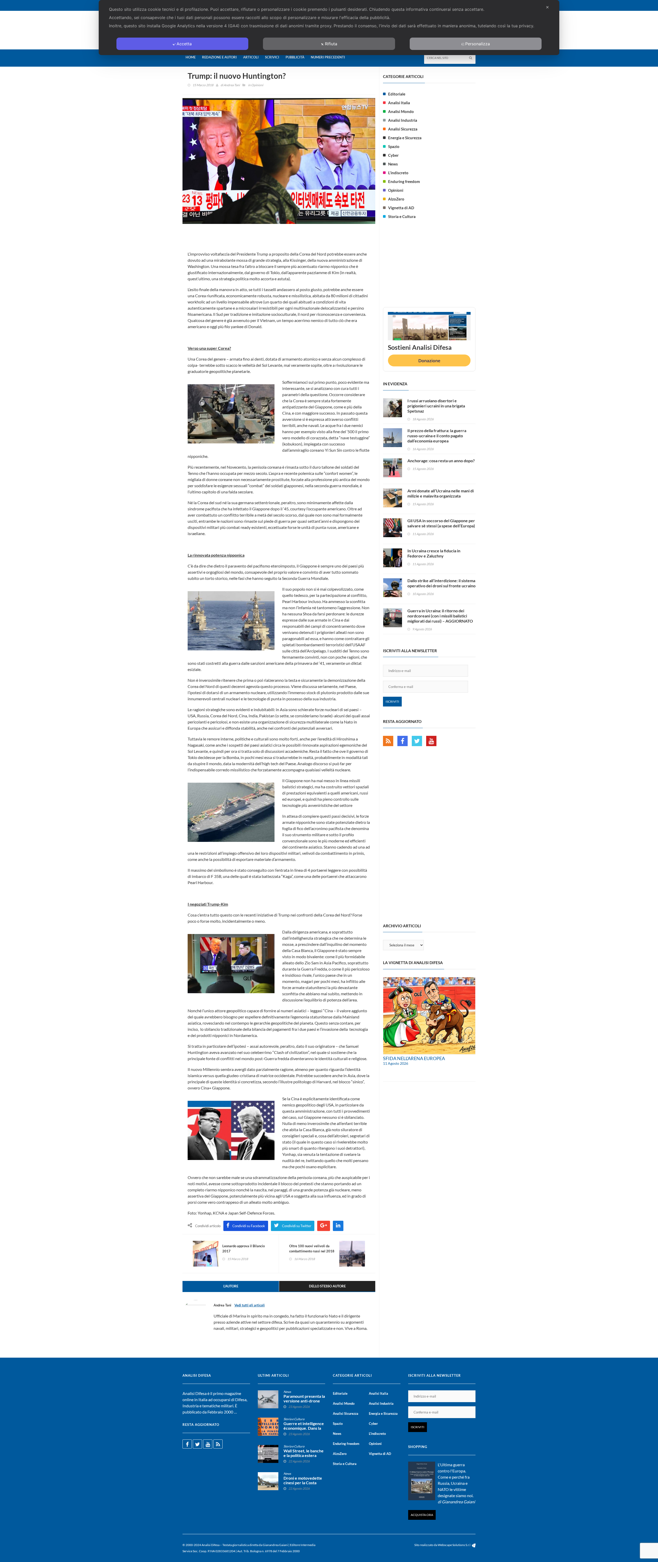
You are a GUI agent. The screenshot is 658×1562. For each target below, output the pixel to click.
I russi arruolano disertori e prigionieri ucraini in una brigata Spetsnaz (436, 405)
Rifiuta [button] (331, 43)
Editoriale (396, 94)
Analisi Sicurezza (402, 129)
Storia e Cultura (402, 216)
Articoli (251, 57)
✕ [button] (547, 7)
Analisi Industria (402, 120)
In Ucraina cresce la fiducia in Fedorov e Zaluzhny (433, 553)
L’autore (230, 1286)
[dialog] (329, 27)
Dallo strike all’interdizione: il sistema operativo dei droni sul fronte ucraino (441, 583)
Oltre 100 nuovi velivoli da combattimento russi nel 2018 (311, 1248)
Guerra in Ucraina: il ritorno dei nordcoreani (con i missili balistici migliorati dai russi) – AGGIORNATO (440, 615)
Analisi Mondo (401, 111)
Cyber (393, 155)
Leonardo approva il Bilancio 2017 (243, 1248)
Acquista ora (422, 1515)
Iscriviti (392, 701)
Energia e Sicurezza (405, 137)
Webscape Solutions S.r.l (454, 1545)
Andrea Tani (232, 85)
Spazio (393, 146)
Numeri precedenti (328, 57)
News (393, 164)
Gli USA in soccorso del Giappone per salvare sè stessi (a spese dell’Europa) (441, 523)
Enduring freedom (404, 181)
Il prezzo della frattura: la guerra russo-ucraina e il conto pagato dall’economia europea (436, 435)
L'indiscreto (398, 172)
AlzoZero (396, 199)
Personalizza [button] (477, 43)
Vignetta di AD (401, 207)
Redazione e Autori (219, 57)
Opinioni (257, 85)
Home (191, 57)
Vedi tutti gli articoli (249, 1305)
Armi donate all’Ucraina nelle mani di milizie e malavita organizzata (440, 493)
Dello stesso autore (327, 1286)
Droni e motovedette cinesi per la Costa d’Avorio (303, 1483)
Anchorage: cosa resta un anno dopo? (441, 460)
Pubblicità (295, 57)
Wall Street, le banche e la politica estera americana (304, 1455)
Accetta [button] (184, 43)
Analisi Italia (399, 102)
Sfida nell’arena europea (414, 1058)
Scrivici (272, 57)
